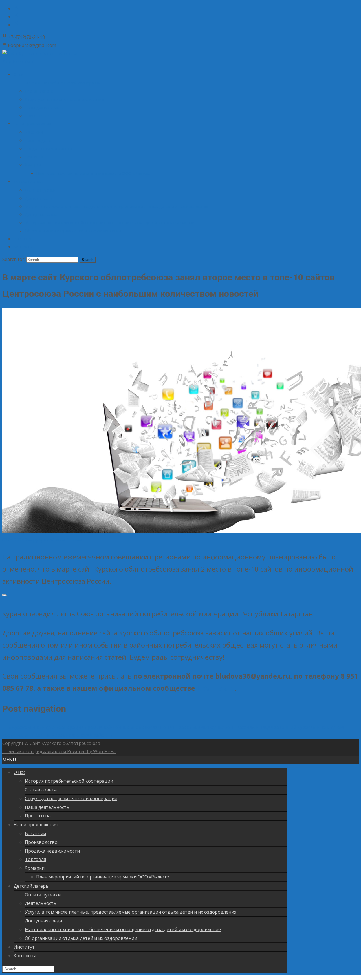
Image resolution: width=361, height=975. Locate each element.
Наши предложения (32, 123)
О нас (19, 74)
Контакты (23, 246)
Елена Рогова (67, 540)
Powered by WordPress (91, 751)
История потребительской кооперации (63, 83)
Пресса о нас (37, 115)
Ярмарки (33, 164)
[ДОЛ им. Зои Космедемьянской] (16, 25)
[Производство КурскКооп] (16, 17)
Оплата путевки (40, 190)
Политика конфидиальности (34, 751)
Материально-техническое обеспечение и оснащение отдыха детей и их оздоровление (109, 222)
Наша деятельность (44, 107)
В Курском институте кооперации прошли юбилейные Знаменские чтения (88, 727)
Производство (39, 140)
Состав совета (39, 91)
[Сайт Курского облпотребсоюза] (39, 53)
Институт (23, 239)
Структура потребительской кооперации (64, 99)
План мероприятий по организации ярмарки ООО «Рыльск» (93, 173)
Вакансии (34, 132)
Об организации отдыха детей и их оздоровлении (73, 230)
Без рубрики (38, 540)
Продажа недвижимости (48, 148)
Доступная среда (41, 214)
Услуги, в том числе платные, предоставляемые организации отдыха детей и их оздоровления (116, 206)
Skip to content (18, 62)
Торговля (34, 156)
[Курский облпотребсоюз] (16, 8)
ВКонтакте (216, 688)
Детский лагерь (28, 181)
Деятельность (38, 198)
